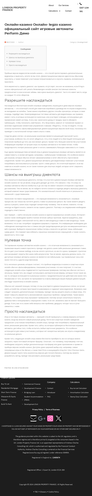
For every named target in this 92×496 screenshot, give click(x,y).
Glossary (43, 492)
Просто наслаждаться (18, 65)
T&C (36, 492)
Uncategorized (82, 42)
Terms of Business (53, 410)
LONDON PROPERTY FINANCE (14, 8)
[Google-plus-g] (42, 418)
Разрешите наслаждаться (19, 53)
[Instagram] (50, 418)
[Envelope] (33, 418)
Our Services (64, 5)
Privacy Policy (37, 410)
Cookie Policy (54, 492)
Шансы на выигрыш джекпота (21, 57)
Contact (68, 11)
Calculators (53, 11)
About (51, 5)
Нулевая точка (15, 61)
